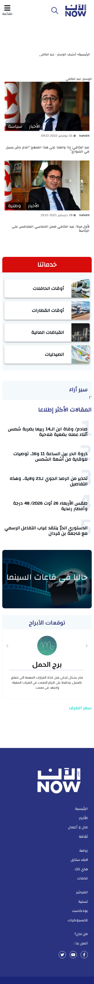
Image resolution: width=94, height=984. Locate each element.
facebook (84, 954)
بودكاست (80, 910)
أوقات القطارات (48, 310)
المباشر (82, 892)
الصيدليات (54, 354)
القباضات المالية (47, 332)
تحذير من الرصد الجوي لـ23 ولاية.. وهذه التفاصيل (49, 481)
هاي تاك (81, 869)
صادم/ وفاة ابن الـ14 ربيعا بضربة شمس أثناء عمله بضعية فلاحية (48, 432)
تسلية (83, 901)
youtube (73, 954)
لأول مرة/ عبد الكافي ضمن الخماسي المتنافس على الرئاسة (51, 228)
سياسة (15, 126)
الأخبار (34, 126)
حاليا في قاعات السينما (47, 577)
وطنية (14, 205)
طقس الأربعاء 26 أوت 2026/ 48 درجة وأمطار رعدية (50, 506)
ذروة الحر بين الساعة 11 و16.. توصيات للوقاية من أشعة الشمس (50, 456)
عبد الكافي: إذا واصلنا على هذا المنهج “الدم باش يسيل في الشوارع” (48, 149)
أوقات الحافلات (48, 288)
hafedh (84, 136)
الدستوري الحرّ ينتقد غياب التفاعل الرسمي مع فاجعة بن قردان (46, 531)
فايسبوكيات (78, 920)
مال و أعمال (78, 827)
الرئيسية (81, 808)
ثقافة (83, 836)
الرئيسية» (84, 54)
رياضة (83, 850)
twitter (62, 954)
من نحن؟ (81, 933)
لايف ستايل (79, 859)
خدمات (82, 878)
